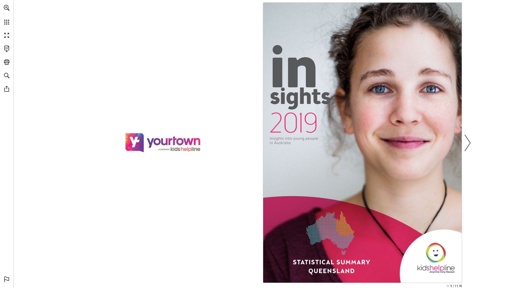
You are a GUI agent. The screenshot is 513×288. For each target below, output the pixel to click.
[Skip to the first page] (448, 286)
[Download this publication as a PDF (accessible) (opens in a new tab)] (6, 48)
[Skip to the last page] (461, 286)
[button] (6, 7)
